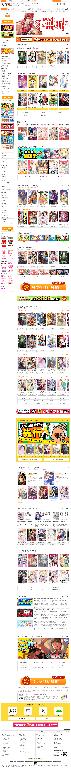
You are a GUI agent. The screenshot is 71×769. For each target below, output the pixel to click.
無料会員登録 (56, 0)
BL (23, 9)
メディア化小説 (5, 217)
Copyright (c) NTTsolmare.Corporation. (35, 768)
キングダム (32, 65)
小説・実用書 (48, 9)
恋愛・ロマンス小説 (6, 189)
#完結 (28, 124)
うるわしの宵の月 (43, 88)
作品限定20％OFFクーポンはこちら (30, 459)
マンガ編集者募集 (57, 738)
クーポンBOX (22, 742)
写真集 (3, 208)
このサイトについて (46, 761)
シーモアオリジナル (7, 747)
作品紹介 (56, 735)
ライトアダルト (66, 9)
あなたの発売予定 (56, 589)
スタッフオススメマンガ (6, 81)
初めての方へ (4, 44)
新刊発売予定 (4, 60)
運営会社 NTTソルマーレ (57, 761)
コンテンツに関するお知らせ (25, 752)
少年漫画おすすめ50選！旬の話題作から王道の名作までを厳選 (47, 609)
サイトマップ (39, 748)
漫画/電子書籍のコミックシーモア (9, 735)
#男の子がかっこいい (53, 124)
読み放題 (9, 0)
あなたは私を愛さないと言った (61, 473)
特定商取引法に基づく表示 (38, 761)
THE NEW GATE (64, 107)
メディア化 (60, 9)
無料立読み (22, 66)
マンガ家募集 (56, 736)
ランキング (31, 11)
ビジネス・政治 (5, 197)
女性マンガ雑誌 (62, 400)
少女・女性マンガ (4, 159)
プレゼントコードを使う (24, 750)
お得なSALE (37, 11)
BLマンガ (4, 167)
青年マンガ (4, 157)
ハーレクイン (3, 180)
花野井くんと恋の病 (64, 88)
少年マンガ (4, 155)
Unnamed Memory (22, 204)
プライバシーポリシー (20, 761)
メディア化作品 (5, 78)
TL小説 (3, 174)
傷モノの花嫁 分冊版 (32, 370)
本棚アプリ (4, 93)
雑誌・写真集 (54, 9)
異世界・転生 (43, 115)
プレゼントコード (5, 91)
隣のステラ (53, 88)
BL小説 (3, 168)
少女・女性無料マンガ (6, 65)
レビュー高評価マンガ (6, 83)
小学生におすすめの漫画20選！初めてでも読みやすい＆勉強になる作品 (49, 621)
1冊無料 (22, 109)
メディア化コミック (50, 667)
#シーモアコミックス (42, 124)
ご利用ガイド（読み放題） (42, 744)
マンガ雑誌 (4, 204)
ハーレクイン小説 (5, 183)
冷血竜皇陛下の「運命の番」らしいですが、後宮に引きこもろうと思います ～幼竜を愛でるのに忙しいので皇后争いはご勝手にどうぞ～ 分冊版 (64, 516)
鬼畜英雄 (32, 348)
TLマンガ (4, 173)
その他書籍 (4, 200)
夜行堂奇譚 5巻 (22, 583)
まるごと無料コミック (5, 63)
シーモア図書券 (5, 90)
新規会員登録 (22, 735)
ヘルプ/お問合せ (40, 740)
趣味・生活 (4, 195)
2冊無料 (43, 109)
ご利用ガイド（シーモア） (42, 743)
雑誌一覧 (58, 731)
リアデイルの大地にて (42, 65)
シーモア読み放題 (6, 754)
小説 (3, 193)
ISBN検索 (50, 761)
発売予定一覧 (56, 587)
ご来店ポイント (21, 718)
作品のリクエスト (40, 746)
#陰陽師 (68, 124)
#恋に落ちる (62, 124)
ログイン (65, 0)
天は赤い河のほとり (64, 204)
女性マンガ (4, 163)
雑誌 (3, 206)
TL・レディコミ (4, 171)
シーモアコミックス (29, 9)
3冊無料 (22, 90)
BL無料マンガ (4, 68)
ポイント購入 (22, 736)
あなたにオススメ (57, 11)
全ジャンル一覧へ (9, 223)
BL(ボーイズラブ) (4, 165)
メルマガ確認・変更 (24, 738)
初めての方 (5, 100)
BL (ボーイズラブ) (49, 662)
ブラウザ (31, 699)
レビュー (14, 0)
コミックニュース (5, 88)
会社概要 (11, 761)
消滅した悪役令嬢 (53, 140)
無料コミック (49, 11)
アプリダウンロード (41, 735)
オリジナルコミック (37, 667)
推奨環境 (39, 747)
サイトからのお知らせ (24, 751)
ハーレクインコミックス (6, 182)
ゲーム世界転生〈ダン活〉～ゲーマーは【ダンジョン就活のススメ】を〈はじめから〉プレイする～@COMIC (28, 515)
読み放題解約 (22, 745)
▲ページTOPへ (67, 729)
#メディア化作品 (21, 124)
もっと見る (11, 291)
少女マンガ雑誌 (49, 400)
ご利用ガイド (4, 42)
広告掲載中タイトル (65, 11)
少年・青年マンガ (4, 153)
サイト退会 (22, 746)
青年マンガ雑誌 (37, 403)
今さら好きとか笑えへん (22, 140)
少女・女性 (17, 9)
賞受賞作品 (4, 76)
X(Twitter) (56, 744)
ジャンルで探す (17, 5)
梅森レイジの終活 (62, 348)
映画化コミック (5, 212)
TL (35, 9)
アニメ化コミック (5, 215)
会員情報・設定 (23, 739)
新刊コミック (24, 11)
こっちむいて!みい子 (33, 88)
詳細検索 (4, 86)
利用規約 (15, 761)
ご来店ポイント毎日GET (6, 73)
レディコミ (4, 176)
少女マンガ (4, 161)
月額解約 (21, 744)
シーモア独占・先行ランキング (56, 459)
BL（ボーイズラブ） (7, 739)
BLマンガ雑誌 (49, 403)
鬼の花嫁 (32, 204)
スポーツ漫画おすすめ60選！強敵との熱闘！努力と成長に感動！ (48, 598)
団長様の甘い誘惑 (62, 370)
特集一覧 (4, 80)
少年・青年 (10, 9)
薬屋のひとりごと (43, 204)
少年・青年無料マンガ (6, 66)
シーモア (3, 0)
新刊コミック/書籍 (4, 58)
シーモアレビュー (6, 755)
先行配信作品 (43, 11)
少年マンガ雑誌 (24, 403)
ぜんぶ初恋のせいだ (22, 542)
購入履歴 (21, 740)
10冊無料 (33, 90)
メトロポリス (53, 499)
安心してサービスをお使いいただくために (35, 758)
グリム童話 (4, 178)
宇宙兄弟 (43, 107)
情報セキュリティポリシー (29, 761)
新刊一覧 (30, 587)
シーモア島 (19, 0)
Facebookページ (57, 743)
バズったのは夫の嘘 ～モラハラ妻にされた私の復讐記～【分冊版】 (46, 514)
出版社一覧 (63, 731)
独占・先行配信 (6, 748)
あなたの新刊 (30, 589)
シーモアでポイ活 (5, 75)
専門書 (3, 198)
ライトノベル (41, 9)
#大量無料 (33, 124)
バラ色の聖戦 (22, 88)
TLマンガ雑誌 (62, 403)
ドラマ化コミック (5, 213)
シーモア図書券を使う (24, 748)
